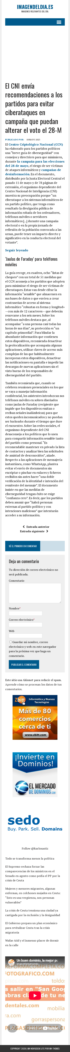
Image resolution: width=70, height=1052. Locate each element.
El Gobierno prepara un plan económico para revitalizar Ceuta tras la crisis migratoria (31, 927)
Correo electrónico (21, 620)
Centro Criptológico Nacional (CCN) (36, 144)
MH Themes (54, 1048)
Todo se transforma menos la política (29, 858)
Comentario (16, 581)
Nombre (14, 608)
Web (11, 631)
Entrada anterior (37, 527)
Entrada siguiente (32, 531)
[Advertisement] (35, 53)
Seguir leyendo (16, 250)
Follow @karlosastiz (35, 848)
